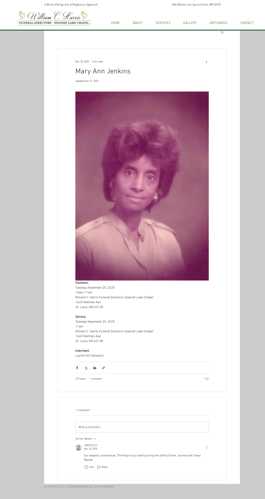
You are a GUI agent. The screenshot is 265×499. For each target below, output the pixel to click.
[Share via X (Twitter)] (86, 368)
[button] (247, 23)
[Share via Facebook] (77, 368)
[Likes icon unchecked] (86, 467)
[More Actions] (206, 447)
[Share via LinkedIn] (94, 368)
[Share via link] (103, 368)
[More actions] (206, 62)
